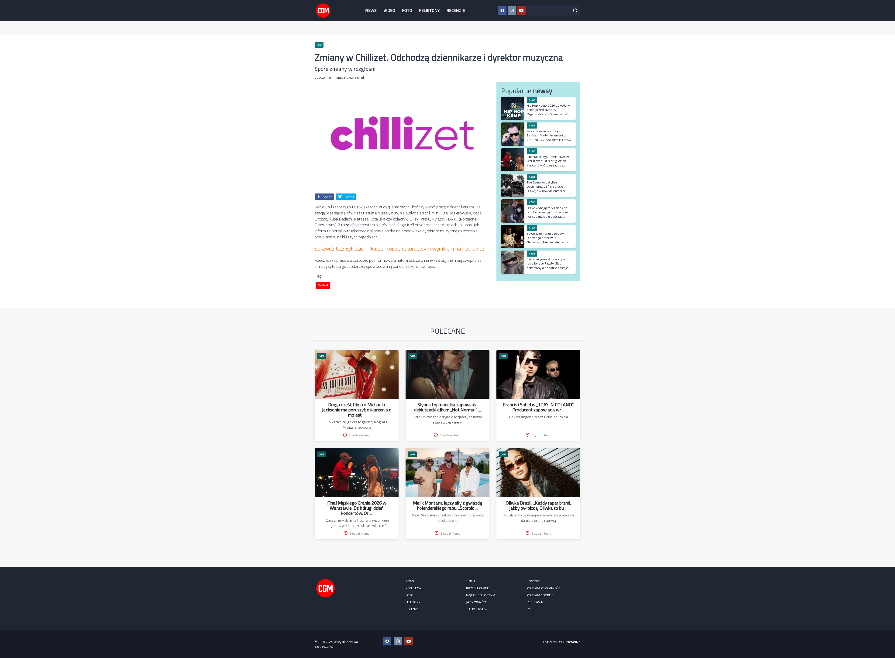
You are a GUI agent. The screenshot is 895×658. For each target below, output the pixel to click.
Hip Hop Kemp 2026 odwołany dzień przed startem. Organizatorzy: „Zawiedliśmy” (548, 109)
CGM (321, 356)
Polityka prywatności (544, 588)
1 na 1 (470, 581)
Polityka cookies (540, 595)
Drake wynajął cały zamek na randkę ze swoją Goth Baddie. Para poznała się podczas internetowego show (547, 214)
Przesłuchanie (477, 588)
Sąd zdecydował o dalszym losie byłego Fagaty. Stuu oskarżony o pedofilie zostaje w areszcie (547, 265)
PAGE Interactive (569, 642)
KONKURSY (413, 588)
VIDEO (389, 10)
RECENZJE (456, 10)
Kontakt (533, 581)
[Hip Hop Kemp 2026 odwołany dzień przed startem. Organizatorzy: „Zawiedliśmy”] (512, 99)
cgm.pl (359, 78)
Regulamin (535, 602)
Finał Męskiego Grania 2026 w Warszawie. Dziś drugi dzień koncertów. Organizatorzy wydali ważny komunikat (548, 163)
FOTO (407, 10)
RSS (530, 609)
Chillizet (322, 285)
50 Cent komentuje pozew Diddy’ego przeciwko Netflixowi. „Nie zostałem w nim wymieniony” (549, 240)
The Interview (476, 609)
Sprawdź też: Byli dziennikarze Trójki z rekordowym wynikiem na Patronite (399, 248)
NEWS (371, 10)
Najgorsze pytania (480, 595)
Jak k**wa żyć (476, 602)
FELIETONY (429, 10)
